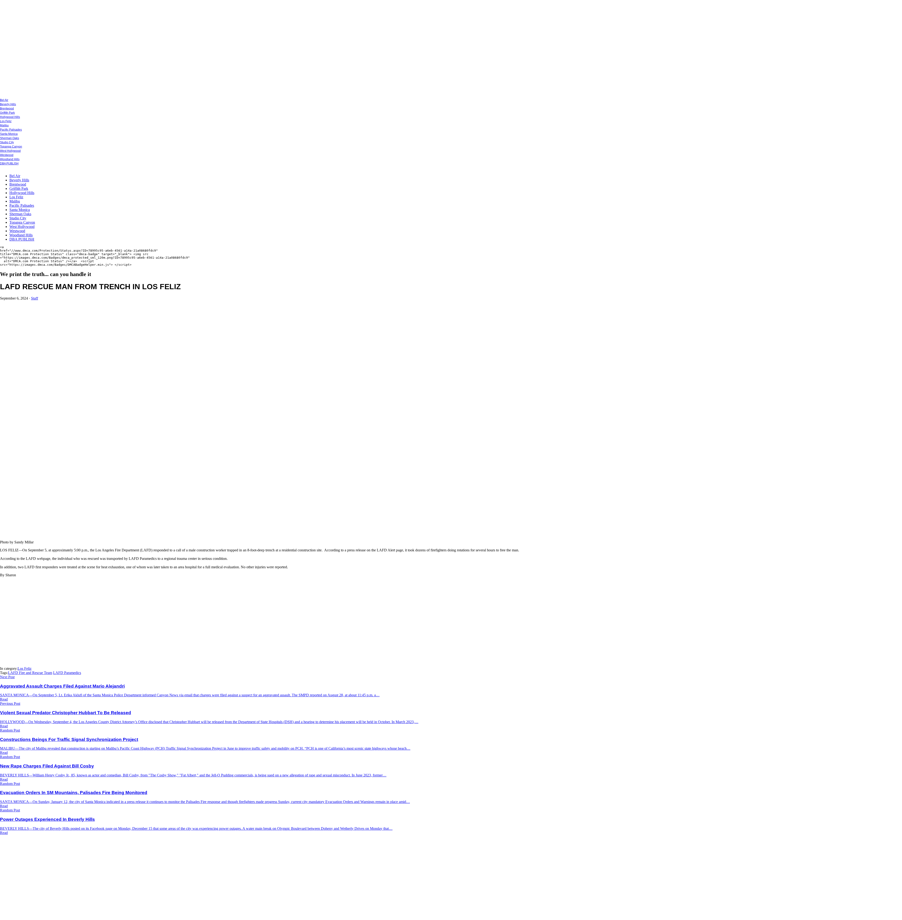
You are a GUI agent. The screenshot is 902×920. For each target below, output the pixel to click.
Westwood (6, 155)
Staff (34, 298)
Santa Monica (9, 134)
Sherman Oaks (9, 138)
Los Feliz (6, 121)
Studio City (7, 142)
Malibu (4, 125)
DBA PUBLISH (9, 163)
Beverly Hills (8, 104)
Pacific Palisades (11, 129)
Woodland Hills (9, 159)
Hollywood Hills (10, 117)
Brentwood (7, 108)
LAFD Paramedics (67, 673)
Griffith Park (7, 112)
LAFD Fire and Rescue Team (30, 673)
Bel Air (4, 100)
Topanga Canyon (11, 146)
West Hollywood (10, 150)
